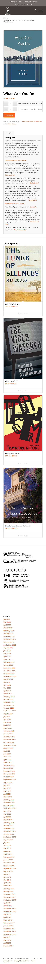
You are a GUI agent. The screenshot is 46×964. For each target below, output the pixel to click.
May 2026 (7, 622)
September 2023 (9, 711)
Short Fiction (29, 121)
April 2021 (7, 794)
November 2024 (9, 671)
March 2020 (7, 820)
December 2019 (9, 828)
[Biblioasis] (19, 10)
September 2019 (9, 837)
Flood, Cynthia (12, 124)
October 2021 (8, 777)
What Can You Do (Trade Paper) (27, 104)
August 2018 (8, 871)
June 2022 (7, 754)
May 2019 (7, 848)
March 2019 (7, 854)
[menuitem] (13, 1)
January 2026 (8, 633)
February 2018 (8, 888)
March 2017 (7, 906)
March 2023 (7, 728)
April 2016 (7, 917)
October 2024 (8, 673)
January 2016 (8, 926)
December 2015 (9, 928)
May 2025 (7, 653)
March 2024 (7, 694)
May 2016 (7, 914)
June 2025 (7, 651)
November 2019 (9, 831)
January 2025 (8, 665)
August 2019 (8, 840)
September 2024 (9, 676)
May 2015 (7, 940)
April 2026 (7, 625)
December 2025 (9, 636)
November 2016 (9, 908)
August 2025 (8, 648)
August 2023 (8, 714)
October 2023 (8, 708)
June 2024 (7, 685)
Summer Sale (38, 121)
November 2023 (9, 705)
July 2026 (6, 619)
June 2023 (7, 719)
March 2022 (7, 762)
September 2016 (9, 911)
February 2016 (8, 923)
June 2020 (7, 811)
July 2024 (6, 682)
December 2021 (9, 771)
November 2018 (9, 863)
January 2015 (8, 946)
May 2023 (7, 722)
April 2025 (7, 656)
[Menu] (40, 10)
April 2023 (7, 725)
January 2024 (8, 699)
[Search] (35, 10)
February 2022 (8, 765)
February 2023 (8, 731)
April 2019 (7, 851)
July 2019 (6, 843)
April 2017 (7, 903)
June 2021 (7, 788)
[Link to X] (37, 958)
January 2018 (8, 891)
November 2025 (9, 639)
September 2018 (9, 868)
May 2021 (7, 791)
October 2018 (8, 865)
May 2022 (7, 757)
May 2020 (7, 814)
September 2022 (9, 745)
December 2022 (9, 737)
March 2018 (7, 886)
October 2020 (8, 805)
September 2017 (9, 900)
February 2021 (8, 800)
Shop (20, 1)
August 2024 (8, 679)
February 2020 (8, 822)
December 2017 (9, 894)
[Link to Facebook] (34, 958)
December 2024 (9, 668)
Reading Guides (20, 5)
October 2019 (8, 834)
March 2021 (7, 797)
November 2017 (9, 897)
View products (23, 313)
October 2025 (8, 642)
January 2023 (8, 734)
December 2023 (9, 702)
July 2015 (6, 937)
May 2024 (7, 688)
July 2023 (6, 716)
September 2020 (9, 808)
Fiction (24, 121)
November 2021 (9, 774)
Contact (29, 5)
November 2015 (9, 931)
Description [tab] (9, 133)
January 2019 (8, 860)
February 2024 (8, 696)
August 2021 (8, 782)
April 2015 (7, 943)
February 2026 (8, 631)
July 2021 (6, 785)
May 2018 (7, 880)
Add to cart (9, 115)
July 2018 (6, 874)
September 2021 (9, 780)
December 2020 (9, 802)
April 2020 (7, 817)
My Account (13, 1)
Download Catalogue (31, 1)
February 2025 (8, 662)
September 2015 (9, 934)
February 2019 (8, 857)
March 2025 (7, 659)
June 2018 (7, 877)
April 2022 (7, 759)
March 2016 (7, 920)
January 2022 (8, 768)
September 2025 (9, 645)
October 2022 (8, 742)
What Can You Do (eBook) (28, 109)
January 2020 (8, 825)
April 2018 (7, 883)
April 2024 (7, 691)
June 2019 (7, 845)
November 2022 (9, 739)
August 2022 (8, 748)
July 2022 (6, 751)
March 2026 (7, 628)
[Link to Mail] (41, 958)
